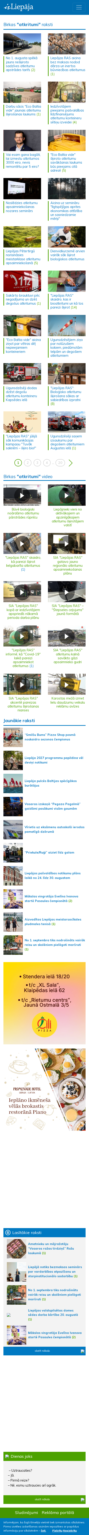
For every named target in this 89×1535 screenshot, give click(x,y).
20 (60, 463)
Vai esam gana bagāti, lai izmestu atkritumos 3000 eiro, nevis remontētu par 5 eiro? (23, 161)
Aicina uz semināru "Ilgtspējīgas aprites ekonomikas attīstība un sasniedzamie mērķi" (66, 211)
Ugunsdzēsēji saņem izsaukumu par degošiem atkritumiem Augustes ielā (67, 442)
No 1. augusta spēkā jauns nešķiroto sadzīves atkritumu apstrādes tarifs (21, 64)
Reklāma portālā (58, 1512)
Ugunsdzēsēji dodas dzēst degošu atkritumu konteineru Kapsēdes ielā (21, 394)
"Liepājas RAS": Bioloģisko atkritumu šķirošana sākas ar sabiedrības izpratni (65, 394)
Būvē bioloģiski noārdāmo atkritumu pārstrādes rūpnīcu (23, 513)
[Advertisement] (44, 1179)
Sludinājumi (26, 1512)
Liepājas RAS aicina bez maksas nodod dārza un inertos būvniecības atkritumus (67, 64)
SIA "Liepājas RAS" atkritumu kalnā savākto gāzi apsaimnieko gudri (67, 656)
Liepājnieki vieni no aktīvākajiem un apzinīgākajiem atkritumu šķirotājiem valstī (68, 517)
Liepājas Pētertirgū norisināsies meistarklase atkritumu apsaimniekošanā (23, 257)
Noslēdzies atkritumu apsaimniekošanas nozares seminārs (22, 207)
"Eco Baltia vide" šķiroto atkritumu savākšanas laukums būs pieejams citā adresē (66, 163)
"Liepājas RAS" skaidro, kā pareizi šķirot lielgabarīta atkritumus (23, 562)
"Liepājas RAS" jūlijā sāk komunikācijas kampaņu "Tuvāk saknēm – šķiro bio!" (21, 442)
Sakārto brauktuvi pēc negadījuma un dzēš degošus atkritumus (23, 299)
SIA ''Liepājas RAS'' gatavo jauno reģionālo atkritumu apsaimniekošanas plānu (68, 565)
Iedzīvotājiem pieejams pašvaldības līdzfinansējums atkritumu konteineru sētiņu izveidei (67, 114)
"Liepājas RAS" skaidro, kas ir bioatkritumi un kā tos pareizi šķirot (66, 301)
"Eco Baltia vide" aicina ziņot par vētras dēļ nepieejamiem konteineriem (23, 346)
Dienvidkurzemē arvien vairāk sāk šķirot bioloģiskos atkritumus (67, 255)
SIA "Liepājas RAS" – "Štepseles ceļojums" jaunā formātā (68, 610)
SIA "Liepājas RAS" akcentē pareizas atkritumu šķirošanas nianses (23, 704)
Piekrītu (57, 1530)
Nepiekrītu (70, 1530)
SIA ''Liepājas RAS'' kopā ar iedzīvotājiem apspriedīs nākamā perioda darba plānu (23, 612)
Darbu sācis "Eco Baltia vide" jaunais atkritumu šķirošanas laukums (23, 110)
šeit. (43, 1530)
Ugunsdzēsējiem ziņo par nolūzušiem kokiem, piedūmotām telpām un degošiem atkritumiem (66, 348)
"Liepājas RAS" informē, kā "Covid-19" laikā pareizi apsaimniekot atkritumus (23, 658)
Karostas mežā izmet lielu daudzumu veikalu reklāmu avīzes (67, 702)
